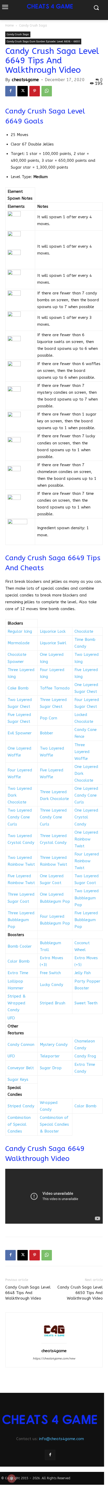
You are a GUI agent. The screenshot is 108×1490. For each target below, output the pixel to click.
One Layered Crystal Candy (86, 817)
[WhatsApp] (46, 91)
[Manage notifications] (11, 1478)
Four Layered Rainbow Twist (86, 861)
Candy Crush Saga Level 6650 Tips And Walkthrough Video (80, 1293)
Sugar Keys (18, 1079)
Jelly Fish (82, 972)
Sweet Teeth (86, 1003)
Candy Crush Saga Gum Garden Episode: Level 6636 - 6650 (43, 41)
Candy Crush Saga (33, 25)
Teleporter (50, 1056)
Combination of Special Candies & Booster (54, 1124)
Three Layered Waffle (82, 752)
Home (9, 25)
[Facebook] (10, 91)
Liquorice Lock (53, 631)
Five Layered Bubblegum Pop (86, 920)
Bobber (46, 733)
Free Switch (50, 972)
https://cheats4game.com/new (54, 1358)
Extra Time (18, 972)
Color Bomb (19, 961)
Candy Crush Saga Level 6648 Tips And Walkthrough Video (28, 1293)
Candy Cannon (21, 1044)
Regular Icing (20, 631)
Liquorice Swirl (53, 643)
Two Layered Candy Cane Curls (20, 817)
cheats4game (25, 79)
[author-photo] (54, 1343)
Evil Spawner (20, 733)
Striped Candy (21, 1106)
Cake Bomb (18, 688)
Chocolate (83, 631)
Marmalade (19, 643)
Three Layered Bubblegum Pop (21, 920)
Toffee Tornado (55, 688)
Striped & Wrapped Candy (17, 1003)
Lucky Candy (51, 984)
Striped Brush (52, 1003)
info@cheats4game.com (61, 1438)
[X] (22, 91)
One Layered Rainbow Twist (86, 839)
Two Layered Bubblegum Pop (86, 898)
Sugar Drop (51, 1068)
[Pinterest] (34, 91)
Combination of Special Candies (19, 1124)
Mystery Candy (54, 1044)
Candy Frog (85, 1056)
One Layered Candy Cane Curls (86, 795)
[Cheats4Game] (50, 1419)
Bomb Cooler (20, 946)
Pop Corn (48, 718)
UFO (11, 1018)
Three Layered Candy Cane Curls (53, 817)
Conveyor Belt (21, 1068)
